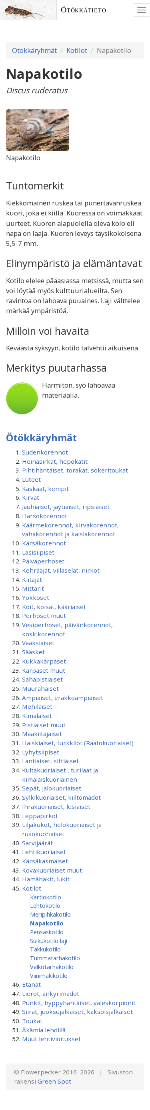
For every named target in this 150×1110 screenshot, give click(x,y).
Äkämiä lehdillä (44, 1030)
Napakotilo (47, 923)
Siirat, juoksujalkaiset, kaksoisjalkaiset (77, 1011)
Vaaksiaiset (38, 643)
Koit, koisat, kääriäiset (54, 607)
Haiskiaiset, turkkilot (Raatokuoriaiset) (78, 743)
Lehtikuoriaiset (44, 852)
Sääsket (33, 652)
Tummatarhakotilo (55, 958)
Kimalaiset (37, 716)
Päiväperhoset (43, 561)
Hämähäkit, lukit (46, 879)
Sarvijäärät (37, 843)
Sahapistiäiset (42, 679)
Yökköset (35, 597)
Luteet (31, 479)
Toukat (32, 1021)
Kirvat (30, 497)
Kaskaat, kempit (45, 489)
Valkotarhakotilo (52, 967)
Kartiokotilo (45, 897)
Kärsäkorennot (44, 543)
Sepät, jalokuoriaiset (51, 788)
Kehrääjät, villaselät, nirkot (61, 570)
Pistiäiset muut (44, 725)
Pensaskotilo (47, 932)
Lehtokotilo (45, 905)
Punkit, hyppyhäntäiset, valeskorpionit (79, 1003)
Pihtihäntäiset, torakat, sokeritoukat (75, 470)
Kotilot (76, 50)
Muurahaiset (40, 688)
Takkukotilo (45, 949)
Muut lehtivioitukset (51, 1039)
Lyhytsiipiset (40, 752)
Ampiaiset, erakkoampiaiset (62, 698)
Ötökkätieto (83, 10)
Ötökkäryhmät (34, 50)
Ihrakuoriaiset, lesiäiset (56, 806)
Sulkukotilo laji (48, 941)
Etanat (31, 984)
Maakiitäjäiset (42, 734)
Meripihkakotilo (50, 914)
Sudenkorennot (45, 452)
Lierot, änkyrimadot (50, 993)
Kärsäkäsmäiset (45, 861)
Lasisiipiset (38, 552)
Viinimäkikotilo (49, 975)
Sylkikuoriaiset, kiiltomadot (61, 797)
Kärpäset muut (43, 670)
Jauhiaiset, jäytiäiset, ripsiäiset (66, 507)
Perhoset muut (44, 615)
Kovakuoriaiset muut (52, 870)
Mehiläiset (37, 706)
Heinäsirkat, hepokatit (55, 461)
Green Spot (54, 1081)
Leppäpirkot (40, 816)
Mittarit (33, 588)
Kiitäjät (32, 579)
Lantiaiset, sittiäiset (50, 761)
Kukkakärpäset (44, 661)
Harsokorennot (44, 516)
